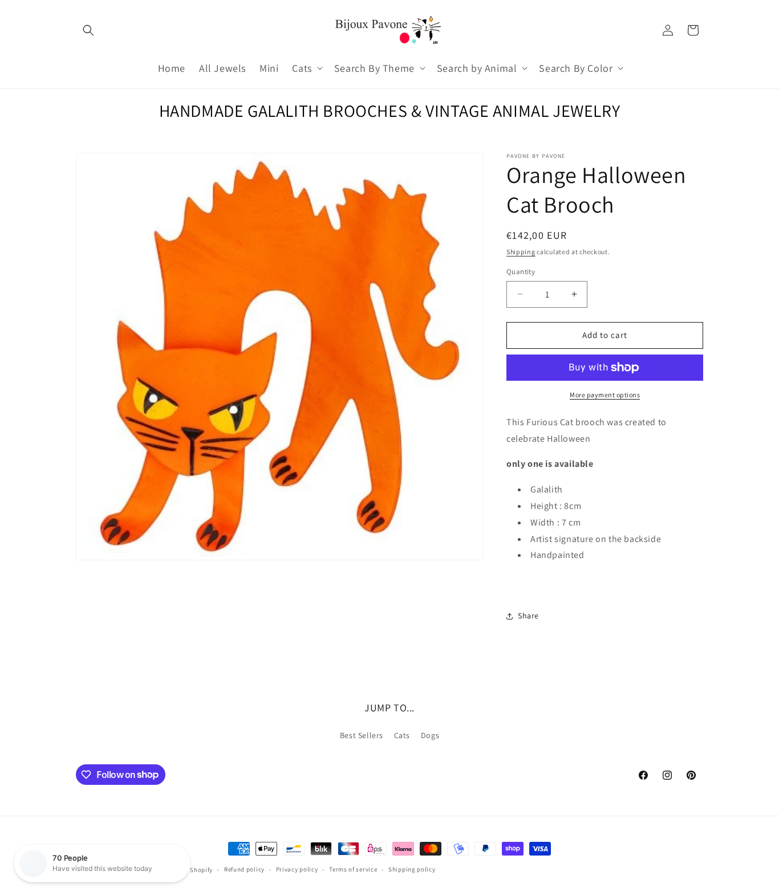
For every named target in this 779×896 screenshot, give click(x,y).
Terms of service (353, 869)
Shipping (520, 251)
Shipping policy (412, 869)
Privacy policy (297, 869)
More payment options (605, 394)
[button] (88, 30)
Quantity (520, 271)
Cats (402, 735)
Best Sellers (361, 735)
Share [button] (528, 615)
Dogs (430, 735)
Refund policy (244, 869)
